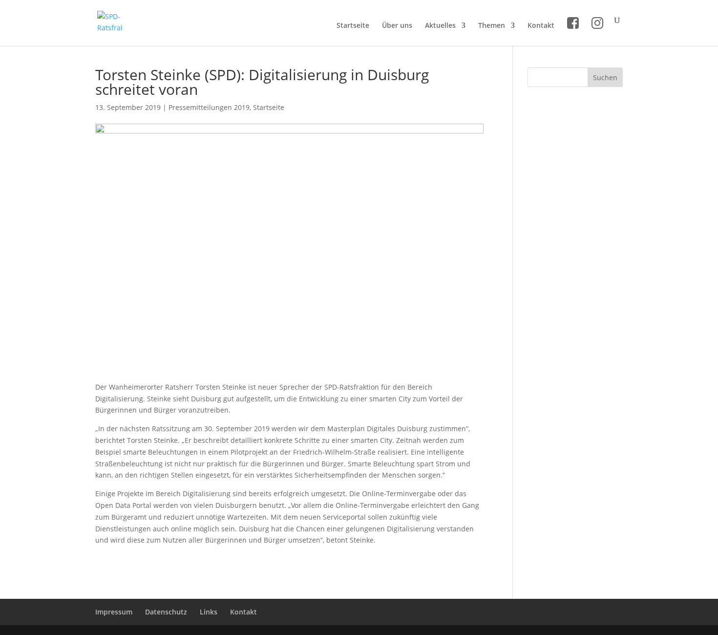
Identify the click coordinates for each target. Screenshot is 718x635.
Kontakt (541, 26)
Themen (491, 26)
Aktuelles (440, 26)
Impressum (113, 611)
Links (208, 611)
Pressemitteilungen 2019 (209, 107)
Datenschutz (166, 611)
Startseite (353, 26)
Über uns (397, 26)
